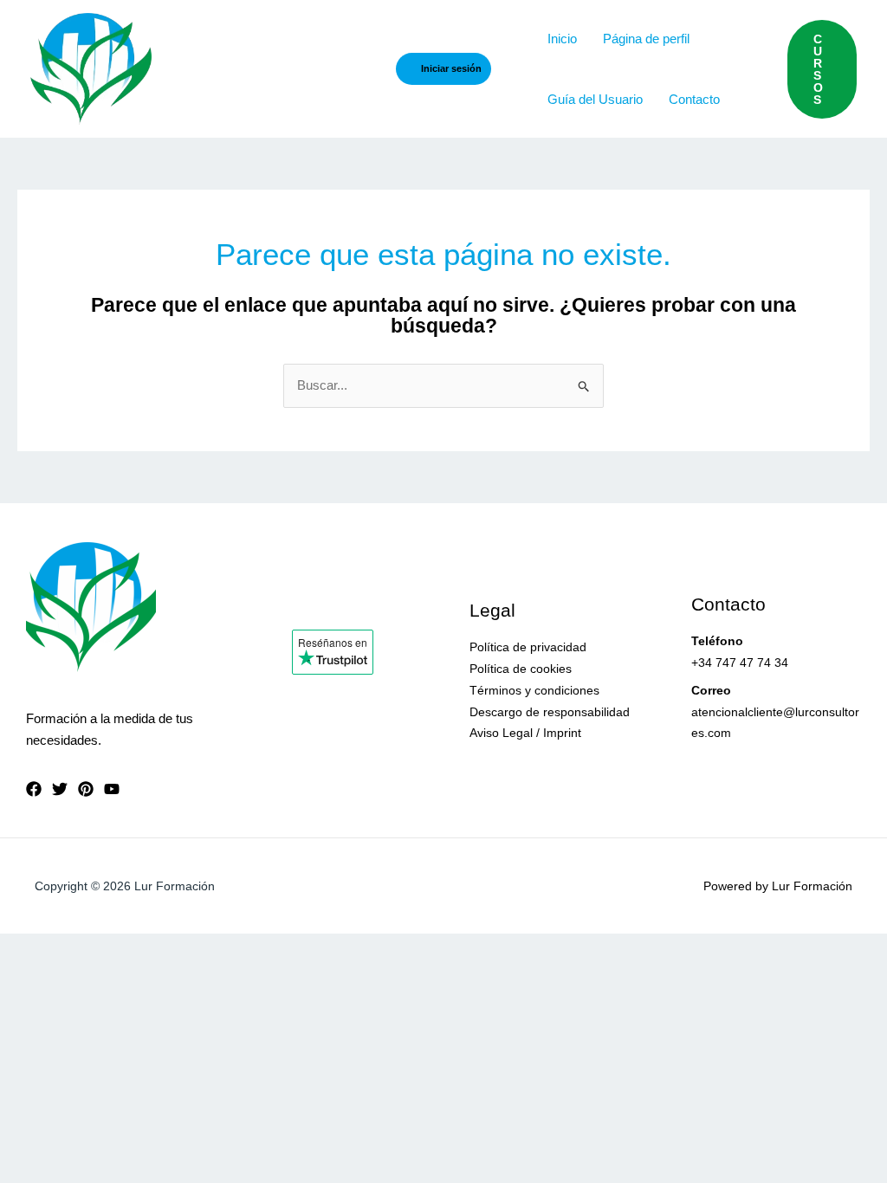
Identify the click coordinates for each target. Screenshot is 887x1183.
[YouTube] (112, 789)
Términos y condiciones (534, 690)
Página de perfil (646, 38)
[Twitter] (60, 789)
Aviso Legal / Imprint (525, 733)
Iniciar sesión (451, 68)
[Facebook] (34, 789)
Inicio (562, 38)
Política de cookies (520, 669)
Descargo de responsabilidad (549, 712)
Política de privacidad (527, 647)
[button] (822, 69)
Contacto (694, 99)
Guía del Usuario (595, 99)
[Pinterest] (86, 789)
